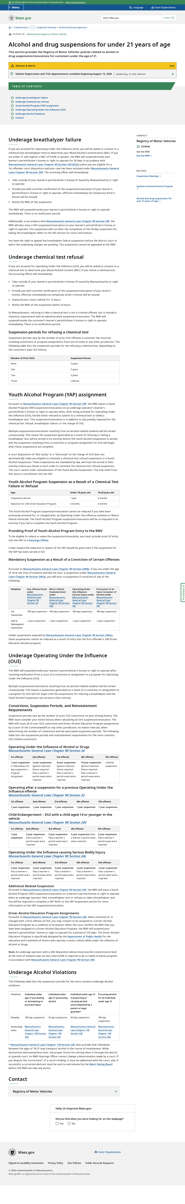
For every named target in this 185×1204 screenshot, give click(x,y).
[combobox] (138, 18)
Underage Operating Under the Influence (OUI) (40, 109)
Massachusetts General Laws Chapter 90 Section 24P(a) (79, 635)
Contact (19, 117)
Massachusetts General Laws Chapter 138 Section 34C (56, 1032)
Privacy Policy (55, 1163)
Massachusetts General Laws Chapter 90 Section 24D (54, 917)
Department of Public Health (84, 936)
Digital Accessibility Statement (26, 1163)
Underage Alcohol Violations (30, 113)
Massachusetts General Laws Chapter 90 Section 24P (77, 221)
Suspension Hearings (46, 27)
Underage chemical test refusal (32, 101)
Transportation (21, 27)
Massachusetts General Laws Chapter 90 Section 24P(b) (56, 569)
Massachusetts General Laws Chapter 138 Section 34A (35, 1032)
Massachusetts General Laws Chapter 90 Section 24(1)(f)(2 (43, 164)
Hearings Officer (39, 540)
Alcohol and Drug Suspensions (73, 27)
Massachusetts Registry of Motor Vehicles (46, 34)
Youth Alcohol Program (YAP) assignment (37, 105)
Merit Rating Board (100, 1064)
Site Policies (74, 1163)
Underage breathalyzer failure (31, 97)
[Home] (9, 27)
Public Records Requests (99, 1163)
